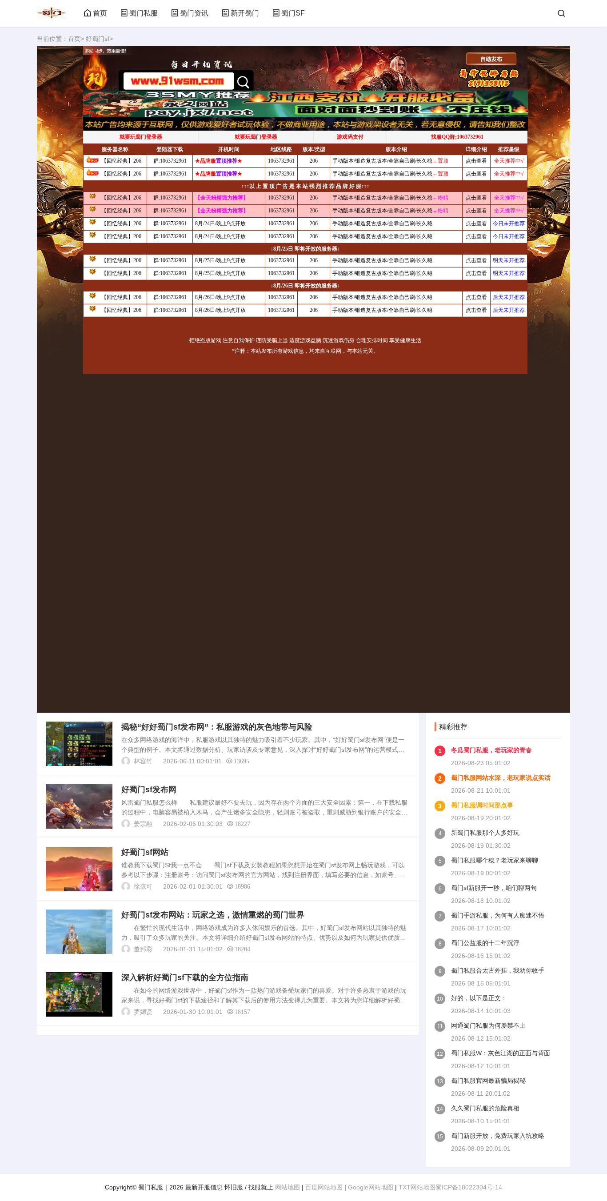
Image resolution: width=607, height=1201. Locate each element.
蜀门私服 (143, 13)
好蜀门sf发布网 (148, 789)
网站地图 (287, 1187)
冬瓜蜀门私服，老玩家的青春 (491, 750)
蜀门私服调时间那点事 (482, 805)
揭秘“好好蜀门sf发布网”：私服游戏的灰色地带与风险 (216, 726)
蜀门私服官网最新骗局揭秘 (488, 1080)
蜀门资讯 (194, 13)
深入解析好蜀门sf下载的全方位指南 (184, 977)
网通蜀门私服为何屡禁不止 (488, 1025)
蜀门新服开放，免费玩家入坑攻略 (497, 1135)
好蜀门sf (97, 38)
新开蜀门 (245, 13)
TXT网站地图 (417, 1187)
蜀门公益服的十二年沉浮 (485, 942)
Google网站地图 (370, 1187)
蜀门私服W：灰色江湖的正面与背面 (500, 1053)
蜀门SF (293, 13)
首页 (100, 13)
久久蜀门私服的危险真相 (485, 1108)
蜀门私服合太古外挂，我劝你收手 (497, 970)
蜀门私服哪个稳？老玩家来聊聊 (494, 860)
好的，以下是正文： (479, 997)
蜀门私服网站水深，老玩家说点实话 (501, 777)
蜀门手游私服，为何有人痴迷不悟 (497, 915)
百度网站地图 (324, 1187)
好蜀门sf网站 (144, 852)
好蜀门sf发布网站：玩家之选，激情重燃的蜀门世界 (212, 914)
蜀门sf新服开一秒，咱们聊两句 (494, 887)
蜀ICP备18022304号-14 (468, 1187)
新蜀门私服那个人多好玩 (485, 832)
